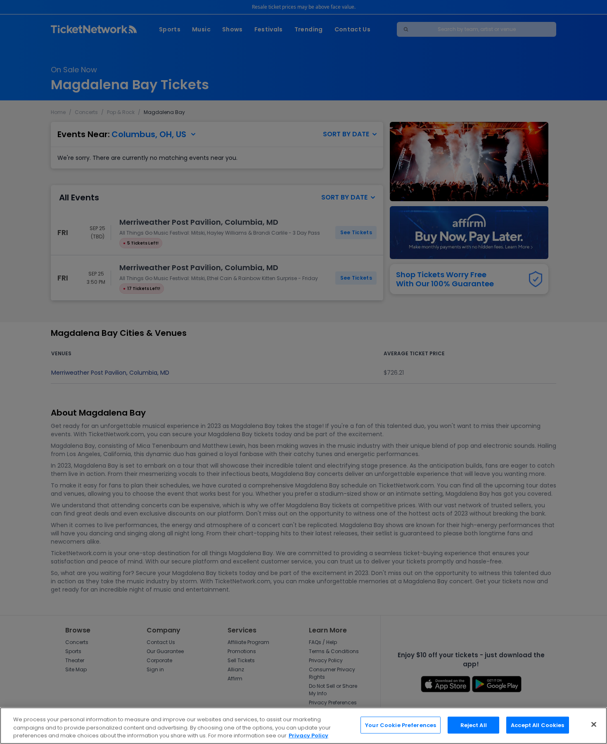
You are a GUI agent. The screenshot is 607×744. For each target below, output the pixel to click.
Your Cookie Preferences (400, 725)
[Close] (594, 724)
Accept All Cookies (537, 725)
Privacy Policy (308, 735)
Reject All (473, 725)
